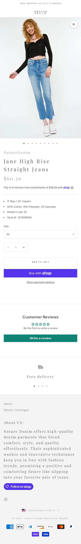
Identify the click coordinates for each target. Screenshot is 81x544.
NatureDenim (17, 152)
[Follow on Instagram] (6, 499)
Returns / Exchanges (16, 410)
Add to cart (40, 261)
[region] (40, 372)
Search (8, 403)
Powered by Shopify (56, 518)
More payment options (40, 282)
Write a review (40, 338)
